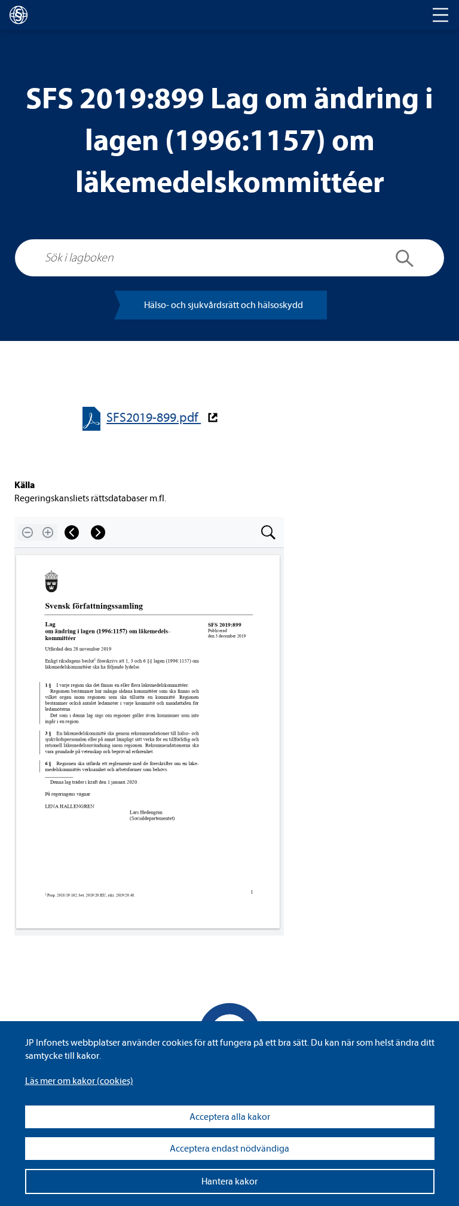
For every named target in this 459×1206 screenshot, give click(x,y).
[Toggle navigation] (440, 15)
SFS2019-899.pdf (153, 417)
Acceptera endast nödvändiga (229, 1148)
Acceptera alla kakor (229, 1116)
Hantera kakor (229, 1181)
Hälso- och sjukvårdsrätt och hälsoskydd (223, 305)
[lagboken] (18, 15)
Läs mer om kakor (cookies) (79, 1081)
